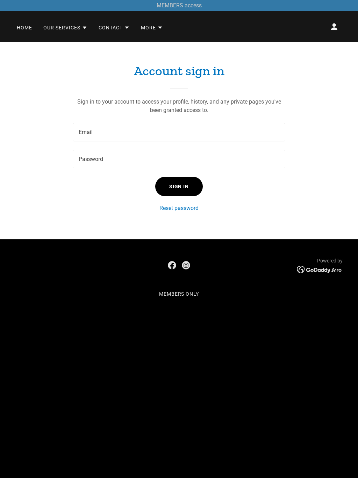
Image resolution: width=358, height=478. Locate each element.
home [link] (24, 27)
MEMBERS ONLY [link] (179, 294)
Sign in (179, 186)
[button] (65, 27)
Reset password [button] (179, 208)
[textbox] (179, 132)
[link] (172, 265)
